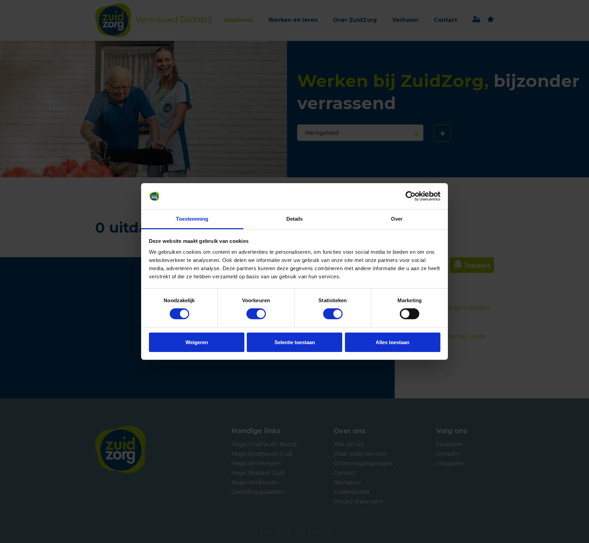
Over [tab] (397, 219)
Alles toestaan (392, 342)
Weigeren (196, 342)
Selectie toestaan (294, 342)
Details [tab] (294, 219)
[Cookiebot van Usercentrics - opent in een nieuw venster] (410, 196)
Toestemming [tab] (192, 219)
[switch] (249, 313)
